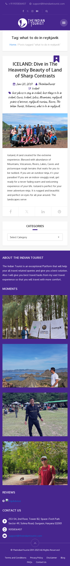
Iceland (35, 88)
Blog (63, 557)
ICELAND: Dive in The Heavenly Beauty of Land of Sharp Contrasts (35, 70)
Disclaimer (52, 557)
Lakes (35, 97)
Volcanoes (30, 106)
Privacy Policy (36, 557)
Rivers (51, 102)
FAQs (29, 562)
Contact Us (41, 562)
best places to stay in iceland (26, 93)
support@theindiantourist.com (25, 535)
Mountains (45, 97)
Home (13, 44)
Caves (19, 97)
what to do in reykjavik (48, 106)
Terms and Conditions (15, 557)
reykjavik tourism (38, 102)
